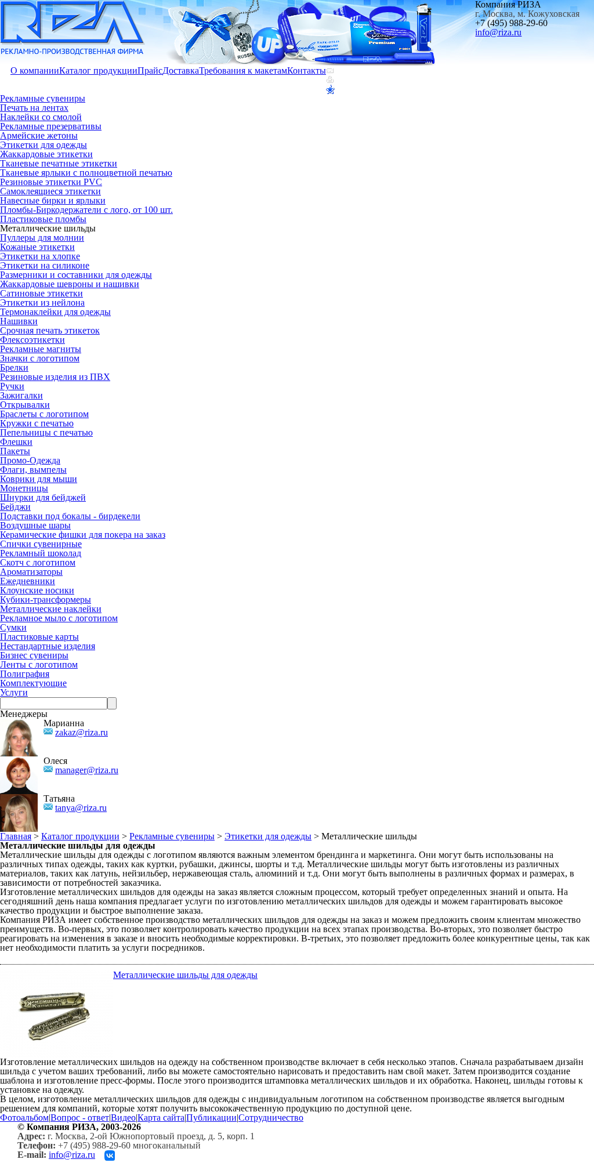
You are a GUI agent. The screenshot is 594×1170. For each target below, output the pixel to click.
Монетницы (24, 488)
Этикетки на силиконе (44, 265)
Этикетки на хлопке (40, 256)
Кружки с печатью (37, 423)
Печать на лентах (34, 108)
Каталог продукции (98, 70)
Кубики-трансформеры (45, 599)
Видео (123, 1117)
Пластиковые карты (39, 637)
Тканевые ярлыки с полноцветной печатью (86, 173)
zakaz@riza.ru (81, 732)
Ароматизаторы (31, 572)
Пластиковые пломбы (43, 219)
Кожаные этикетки (37, 247)
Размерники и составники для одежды (76, 275)
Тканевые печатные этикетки (58, 163)
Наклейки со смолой (41, 117)
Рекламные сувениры (42, 98)
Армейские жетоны (39, 135)
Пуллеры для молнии (42, 237)
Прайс (149, 70)
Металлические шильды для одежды (185, 975)
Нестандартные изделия (47, 646)
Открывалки (25, 405)
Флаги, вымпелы (33, 469)
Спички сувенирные (41, 544)
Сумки (13, 627)
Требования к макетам (243, 70)
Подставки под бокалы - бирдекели (70, 516)
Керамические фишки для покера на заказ (82, 534)
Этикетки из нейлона (42, 302)
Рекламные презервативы (51, 126)
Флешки (16, 442)
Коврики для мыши (38, 479)
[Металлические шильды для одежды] (56, 975)
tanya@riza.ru (81, 808)
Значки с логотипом (39, 358)
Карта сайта (160, 1117)
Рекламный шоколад (40, 553)
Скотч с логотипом (37, 562)
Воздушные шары (35, 525)
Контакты (306, 70)
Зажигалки (21, 395)
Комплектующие (33, 683)
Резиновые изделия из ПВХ (55, 377)
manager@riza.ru (86, 770)
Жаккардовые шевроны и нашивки (69, 284)
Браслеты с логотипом (44, 414)
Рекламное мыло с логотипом (59, 618)
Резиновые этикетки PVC (51, 182)
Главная (15, 836)
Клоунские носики (37, 590)
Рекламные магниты (40, 349)
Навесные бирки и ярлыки (53, 200)
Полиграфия (24, 674)
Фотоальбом (24, 1117)
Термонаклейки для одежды (55, 312)
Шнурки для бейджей (43, 497)
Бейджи (15, 507)
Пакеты (15, 451)
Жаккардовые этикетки (46, 154)
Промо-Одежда (30, 460)
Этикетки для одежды (43, 145)
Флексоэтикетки (32, 340)
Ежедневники (27, 581)
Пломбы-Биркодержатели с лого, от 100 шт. (86, 210)
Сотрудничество (270, 1117)
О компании (34, 70)
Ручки (12, 386)
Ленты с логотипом (39, 664)
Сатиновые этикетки (41, 293)
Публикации (211, 1117)
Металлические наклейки (51, 609)
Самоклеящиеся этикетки (50, 191)
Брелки (14, 367)
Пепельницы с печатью (46, 432)
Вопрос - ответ (79, 1117)
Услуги (14, 692)
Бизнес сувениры (34, 655)
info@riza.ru (498, 32)
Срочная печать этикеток (50, 330)
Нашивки (19, 321)
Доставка (180, 70)
